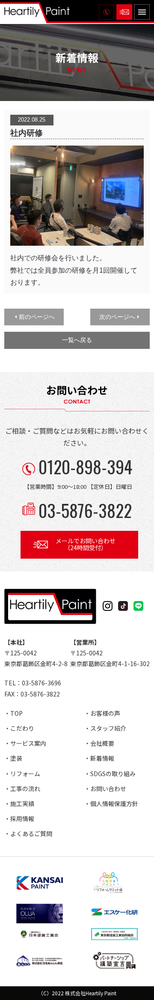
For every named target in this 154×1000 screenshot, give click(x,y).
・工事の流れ (22, 788)
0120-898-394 (85, 466)
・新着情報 (99, 758)
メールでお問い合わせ (86, 544)
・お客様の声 (102, 713)
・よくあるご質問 (28, 833)
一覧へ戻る (77, 339)
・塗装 (13, 758)
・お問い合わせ (105, 788)
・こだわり (19, 728)
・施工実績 (19, 803)
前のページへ (37, 316)
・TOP (13, 713)
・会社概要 (99, 743)
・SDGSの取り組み (110, 773)
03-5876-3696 (41, 683)
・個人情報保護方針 (111, 803)
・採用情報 (19, 818)
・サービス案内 (25, 743)
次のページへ (117, 316)
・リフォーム (22, 773)
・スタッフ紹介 (105, 728)
